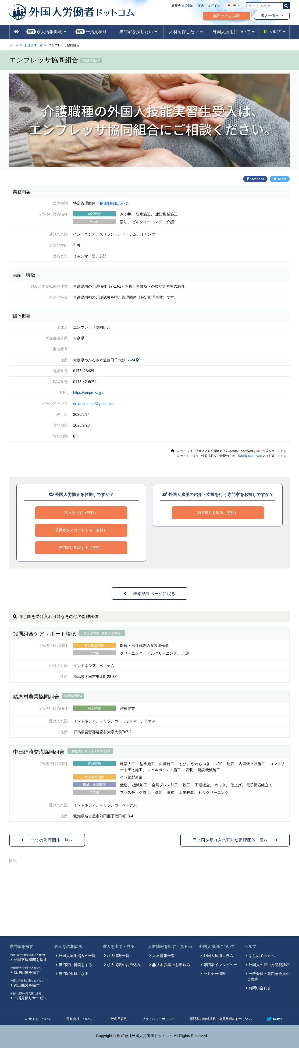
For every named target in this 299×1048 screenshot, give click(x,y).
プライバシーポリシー (158, 1019)
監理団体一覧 (34, 45)
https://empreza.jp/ (88, 393)
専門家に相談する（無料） (81, 548)
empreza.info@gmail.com (94, 404)
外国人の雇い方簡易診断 (269, 965)
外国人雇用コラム (218, 956)
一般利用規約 (117, 1019)
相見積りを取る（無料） (217, 513)
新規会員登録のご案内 (187, 5)
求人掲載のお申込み (124, 965)
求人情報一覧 (118, 956)
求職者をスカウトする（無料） (81, 530)
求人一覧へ (270, 16)
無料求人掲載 (226, 16)
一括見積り (92, 31)
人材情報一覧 (163, 956)
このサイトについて (36, 1019)
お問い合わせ (260, 988)
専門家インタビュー (220, 965)
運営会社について (79, 1019)
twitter (277, 1019)
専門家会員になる (74, 974)
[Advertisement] (149, 899)
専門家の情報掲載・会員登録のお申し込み (221, 1019)
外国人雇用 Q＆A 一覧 (77, 956)
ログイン (213, 5)
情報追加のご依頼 (250, 456)
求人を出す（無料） (81, 513)
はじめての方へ (262, 956)
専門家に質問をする (75, 965)
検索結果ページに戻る (154, 593)
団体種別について (115, 203)
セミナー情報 (214, 974)
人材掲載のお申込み (173, 965)
